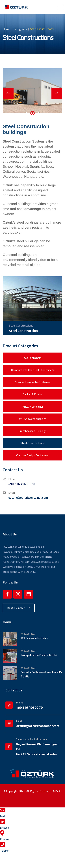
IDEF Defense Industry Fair (34, 638)
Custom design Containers (32, 455)
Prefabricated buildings (32, 431)
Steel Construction (23, 330)
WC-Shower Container (32, 419)
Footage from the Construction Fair (39, 655)
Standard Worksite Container (32, 382)
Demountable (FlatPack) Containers (32, 370)
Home (6, 29)
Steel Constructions (32, 443)
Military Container (32, 406)
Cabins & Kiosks (32, 394)
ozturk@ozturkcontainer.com (28, 497)
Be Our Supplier (16, 608)
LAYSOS (56, 791)
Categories (20, 29)
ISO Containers (32, 358)
